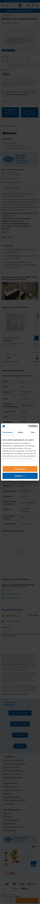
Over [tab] (33, 432)
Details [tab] (20, 432)
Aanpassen (19, 476)
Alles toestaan (20, 469)
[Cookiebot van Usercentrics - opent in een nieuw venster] (28, 426)
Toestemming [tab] (7, 432)
